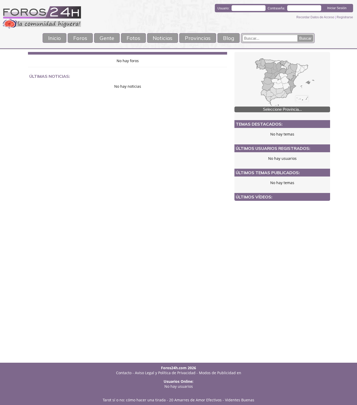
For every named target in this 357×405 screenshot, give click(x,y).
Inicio (54, 38)
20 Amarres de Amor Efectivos (195, 399)
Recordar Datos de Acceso (315, 17)
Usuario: (223, 8)
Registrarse (345, 17)
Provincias (198, 38)
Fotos (133, 38)
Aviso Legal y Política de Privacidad (165, 372)
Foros (80, 38)
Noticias (162, 38)
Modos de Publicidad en (220, 372)
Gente (107, 38)
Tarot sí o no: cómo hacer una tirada (134, 399)
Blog (228, 38)
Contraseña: (276, 8)
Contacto (123, 372)
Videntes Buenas (239, 399)
